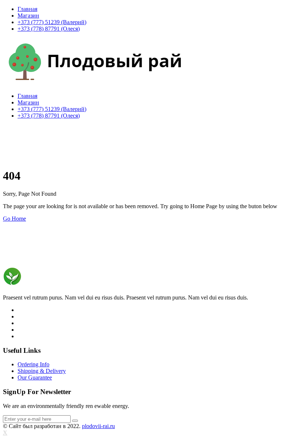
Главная (27, 9)
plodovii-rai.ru (98, 426)
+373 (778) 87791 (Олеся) (49, 29)
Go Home (14, 218)
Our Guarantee (35, 377)
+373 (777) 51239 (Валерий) (52, 22)
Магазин (28, 15)
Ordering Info (33, 364)
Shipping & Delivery (42, 371)
